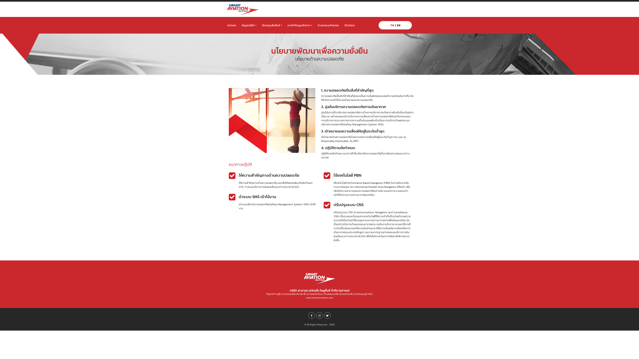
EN (398, 25)
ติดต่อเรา (349, 25)
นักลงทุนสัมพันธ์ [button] (271, 25)
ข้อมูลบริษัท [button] (248, 25)
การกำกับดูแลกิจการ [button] (299, 25)
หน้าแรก (231, 25)
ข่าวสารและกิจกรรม (328, 25)
